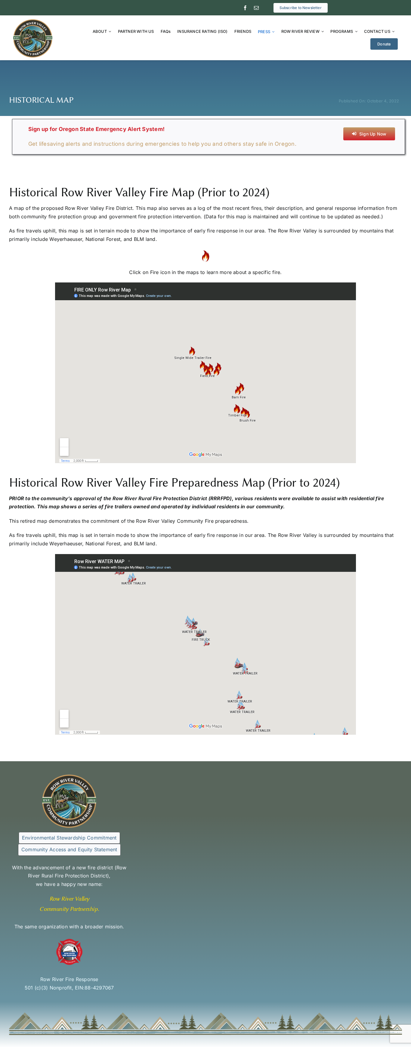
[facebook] (245, 7)
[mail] (256, 7)
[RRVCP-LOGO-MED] (32, 21)
